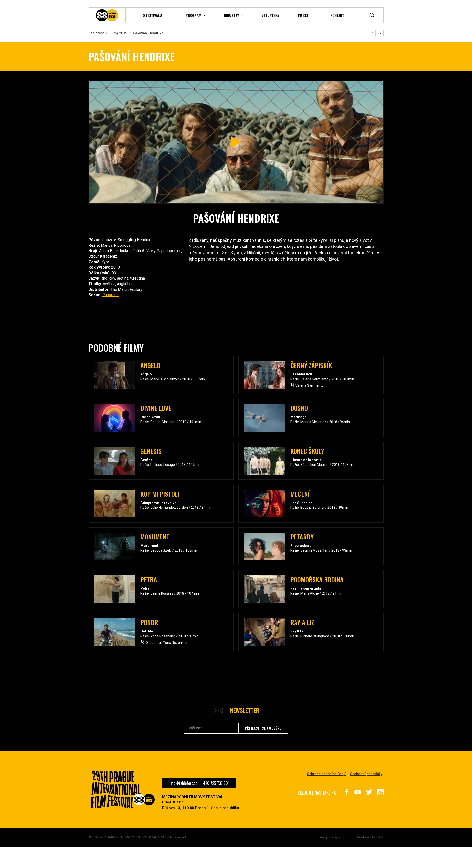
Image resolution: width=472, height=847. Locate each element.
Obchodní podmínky (366, 774)
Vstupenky (270, 15)
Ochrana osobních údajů (326, 774)
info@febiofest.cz (183, 783)
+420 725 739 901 (215, 783)
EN (379, 32)
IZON (380, 837)
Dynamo (339, 837)
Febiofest (96, 33)
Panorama (110, 295)
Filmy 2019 (118, 33)
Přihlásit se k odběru (263, 728)
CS (372, 32)
